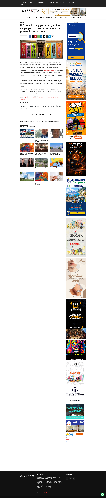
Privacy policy (74, 496)
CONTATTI (79, 2)
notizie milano (38, 121)
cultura (43, 121)
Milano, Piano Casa (23, 139)
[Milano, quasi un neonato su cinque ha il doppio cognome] (56, 176)
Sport (72, 17)
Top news (25, 20)
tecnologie (36, 496)
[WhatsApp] (38, 36)
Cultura (35, 17)
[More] (52, 36)
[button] (79, 5)
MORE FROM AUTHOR (33, 126)
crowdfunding (56, 121)
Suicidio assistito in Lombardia (55, 139)
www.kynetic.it (40, 496)
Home (22, 17)
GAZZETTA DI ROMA (51, 2)
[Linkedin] (85, 6)
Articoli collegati (24, 126)
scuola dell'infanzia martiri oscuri (26, 122)
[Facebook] (81, 6)
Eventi (41, 17)
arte (46, 121)
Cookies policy (40, 488)
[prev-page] (21, 187)
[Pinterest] (35, 36)
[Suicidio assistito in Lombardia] (56, 133)
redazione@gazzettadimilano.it (48, 492)
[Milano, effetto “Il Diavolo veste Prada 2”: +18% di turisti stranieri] (27, 162)
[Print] (47, 36)
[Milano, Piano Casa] (27, 133)
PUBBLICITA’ (22, 4)
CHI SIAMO (22, 2)
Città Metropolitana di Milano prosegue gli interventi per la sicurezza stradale (55, 154)
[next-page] (23, 187)
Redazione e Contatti (67, 496)
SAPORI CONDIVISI (74, 2)
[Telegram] (49, 36)
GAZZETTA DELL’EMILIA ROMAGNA (41, 2)
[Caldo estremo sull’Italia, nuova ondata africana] (56, 162)
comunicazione (31, 496)
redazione (23, 33)
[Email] (44, 36)
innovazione (26, 496)
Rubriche (79, 17)
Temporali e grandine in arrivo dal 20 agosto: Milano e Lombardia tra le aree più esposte (41, 183)
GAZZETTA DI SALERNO (66, 2)
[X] (33, 36)
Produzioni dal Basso (49, 70)
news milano (32, 121)
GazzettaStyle (49, 17)
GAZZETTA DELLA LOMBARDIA (29, 2)
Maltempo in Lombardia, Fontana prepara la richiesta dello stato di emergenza (41, 169)
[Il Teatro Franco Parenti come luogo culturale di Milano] (41, 147)
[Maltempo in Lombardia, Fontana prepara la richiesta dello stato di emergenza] (41, 162)
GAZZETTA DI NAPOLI (58, 2)
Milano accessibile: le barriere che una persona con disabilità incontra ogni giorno (41, 140)
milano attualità (26, 121)
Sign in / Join (32, 0)
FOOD (55, 17)
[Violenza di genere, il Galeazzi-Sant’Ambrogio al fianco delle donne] (27, 176)
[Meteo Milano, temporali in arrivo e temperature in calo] (27, 147)
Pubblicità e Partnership (82, 496)
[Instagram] (83, 6)
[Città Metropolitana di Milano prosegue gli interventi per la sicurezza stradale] (56, 147)
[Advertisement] (76, 458)
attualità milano (50, 121)
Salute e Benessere (63, 17)
